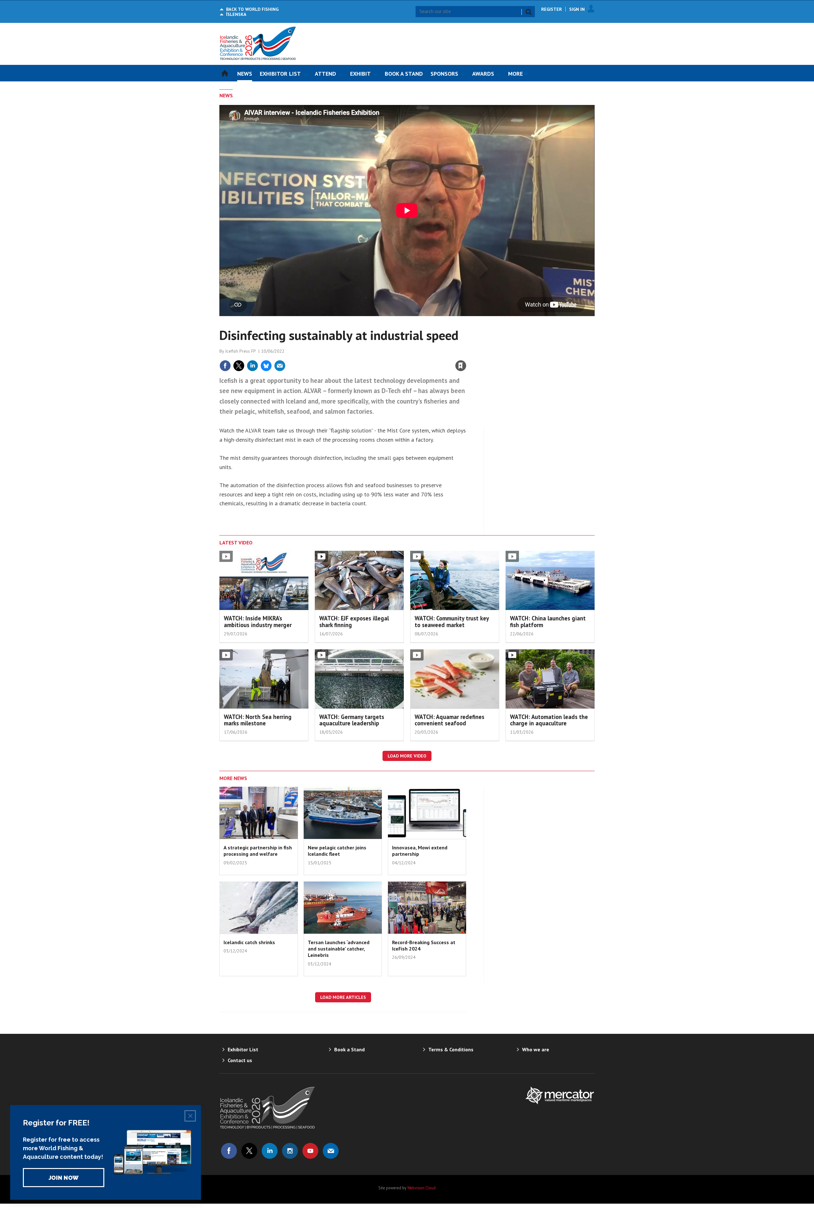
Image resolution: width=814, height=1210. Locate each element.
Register (551, 9)
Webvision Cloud (421, 1187)
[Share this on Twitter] (239, 365)
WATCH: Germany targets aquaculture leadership (351, 720)
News (226, 95)
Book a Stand (349, 1049)
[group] (516, 73)
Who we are (535, 1049)
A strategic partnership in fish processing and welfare (258, 850)
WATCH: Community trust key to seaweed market (452, 621)
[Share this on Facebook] (225, 365)
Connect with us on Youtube (310, 1151)
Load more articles (343, 997)
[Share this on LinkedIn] (252, 365)
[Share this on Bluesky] (266, 365)
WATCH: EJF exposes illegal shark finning (354, 621)
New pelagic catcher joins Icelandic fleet (337, 850)
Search (528, 12)
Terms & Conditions (450, 1049)
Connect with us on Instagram (290, 1151)
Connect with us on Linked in (269, 1151)
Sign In (577, 9)
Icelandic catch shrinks (249, 942)
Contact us (240, 1060)
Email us (330, 1151)
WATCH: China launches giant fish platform (548, 621)
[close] (466, 352)
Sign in (386, 352)
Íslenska (236, 14)
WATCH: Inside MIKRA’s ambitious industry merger (258, 621)
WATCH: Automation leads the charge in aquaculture (549, 720)
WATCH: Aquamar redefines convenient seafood (449, 720)
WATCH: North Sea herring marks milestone (258, 720)
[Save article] (460, 365)
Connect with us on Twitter (249, 1151)
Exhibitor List (243, 1049)
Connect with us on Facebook (229, 1151)
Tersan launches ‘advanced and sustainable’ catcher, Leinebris (338, 948)
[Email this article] (280, 365)
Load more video (407, 756)
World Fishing (252, 9)
